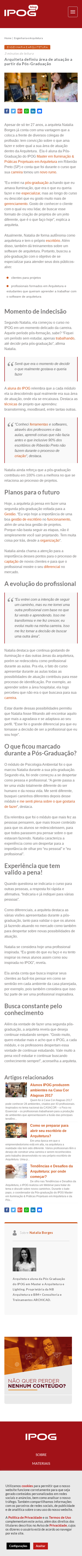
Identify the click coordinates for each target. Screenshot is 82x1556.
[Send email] (39, 111)
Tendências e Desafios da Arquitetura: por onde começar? (51, 1171)
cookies (27, 1486)
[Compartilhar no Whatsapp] (26, 111)
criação (20, 456)
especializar (30, 193)
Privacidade (58, 1525)
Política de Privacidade (25, 1517)
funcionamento (58, 519)
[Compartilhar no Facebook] (6, 111)
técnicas (10, 404)
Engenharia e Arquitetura (28, 38)
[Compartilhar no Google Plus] (19, 111)
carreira (17, 172)
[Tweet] (13, 111)
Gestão (10, 514)
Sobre (41, 1454)
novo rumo (48, 172)
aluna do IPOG (18, 388)
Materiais (41, 1463)
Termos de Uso (60, 1517)
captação (11, 561)
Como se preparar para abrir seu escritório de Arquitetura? (49, 1131)
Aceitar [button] (40, 1546)
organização (49, 540)
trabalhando (65, 338)
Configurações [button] (18, 1546)
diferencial (52, 567)
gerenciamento (16, 204)
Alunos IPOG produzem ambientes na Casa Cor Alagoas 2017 (49, 1090)
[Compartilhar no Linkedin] (33, 111)
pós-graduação (36, 183)
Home (7, 38)
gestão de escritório (26, 519)
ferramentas (39, 424)
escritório (53, 241)
